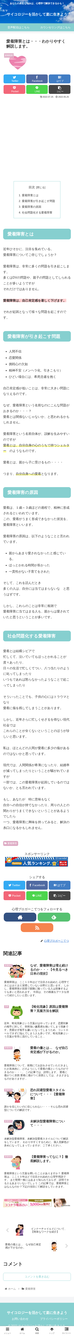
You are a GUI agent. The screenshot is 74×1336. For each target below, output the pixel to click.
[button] (66, 722)
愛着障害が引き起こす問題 (38, 201)
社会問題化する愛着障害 (37, 212)
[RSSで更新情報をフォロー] (37, 927)
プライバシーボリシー (54, 1318)
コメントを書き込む (37, 1276)
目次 (32, 187)
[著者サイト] (20, 917)
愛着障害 (12, 843)
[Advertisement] (37, 138)
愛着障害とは (30, 195)
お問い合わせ (20, 1318)
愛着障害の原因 (31, 206)
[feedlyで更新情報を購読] (54, 917)
